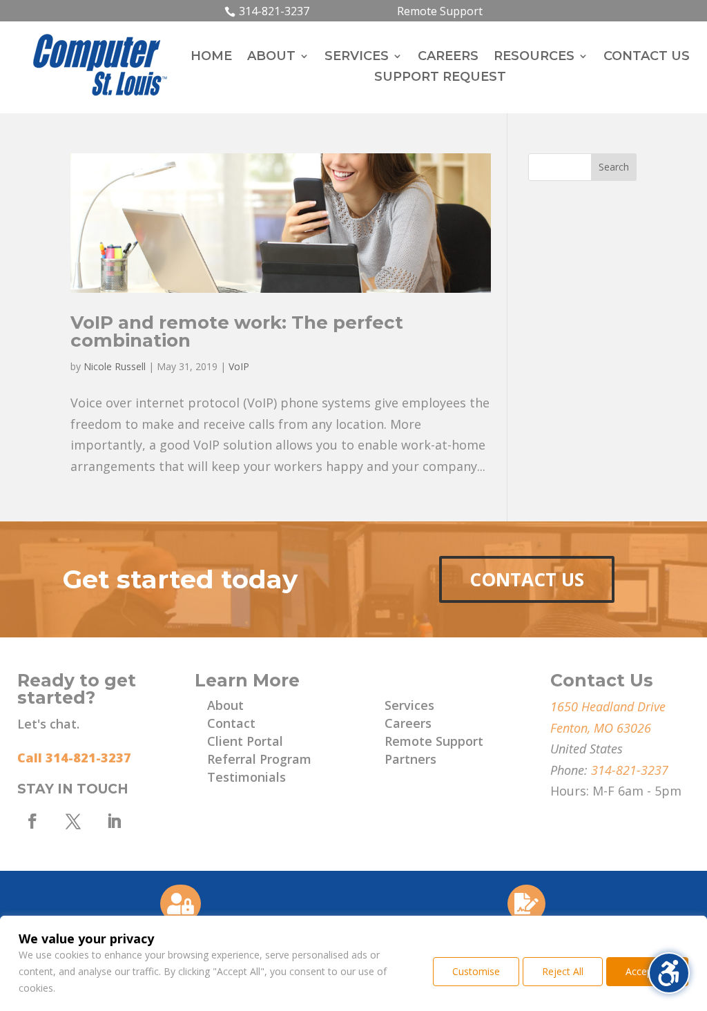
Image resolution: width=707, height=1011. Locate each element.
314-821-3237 (274, 11)
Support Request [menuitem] (440, 78)
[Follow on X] (73, 821)
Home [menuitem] (211, 57)
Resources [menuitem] (534, 57)
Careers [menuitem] (448, 57)
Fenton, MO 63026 (600, 728)
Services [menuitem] (357, 57)
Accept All (647, 971)
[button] (614, 167)
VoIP (239, 366)
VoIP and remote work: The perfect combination (236, 331)
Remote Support (440, 11)
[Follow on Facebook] (32, 821)
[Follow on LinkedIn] (114, 821)
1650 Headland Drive (608, 706)
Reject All (562, 971)
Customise (476, 971)
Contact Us (526, 579)
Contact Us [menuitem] (646, 57)
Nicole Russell (115, 366)
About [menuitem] (271, 57)
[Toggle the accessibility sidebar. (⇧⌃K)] (669, 973)
